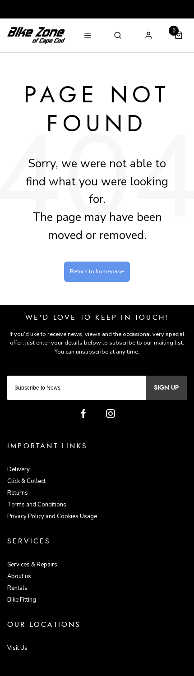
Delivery (18, 469)
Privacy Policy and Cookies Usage (52, 516)
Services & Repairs (32, 565)
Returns (17, 493)
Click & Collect (26, 481)
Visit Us (17, 648)
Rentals (17, 588)
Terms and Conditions (36, 505)
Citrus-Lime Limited (126, 668)
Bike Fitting (21, 600)
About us (19, 576)
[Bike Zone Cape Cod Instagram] (110, 413)
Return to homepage (97, 271)
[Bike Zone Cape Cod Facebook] (83, 413)
